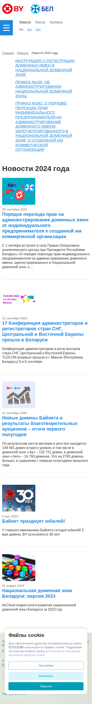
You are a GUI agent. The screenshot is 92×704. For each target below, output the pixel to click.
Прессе (40, 22)
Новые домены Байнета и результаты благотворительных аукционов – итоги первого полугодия (39, 426)
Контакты (56, 22)
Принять (46, 686)
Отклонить (46, 676)
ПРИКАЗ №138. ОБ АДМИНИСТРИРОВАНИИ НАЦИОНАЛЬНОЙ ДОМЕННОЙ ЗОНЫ (43, 89)
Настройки (46, 665)
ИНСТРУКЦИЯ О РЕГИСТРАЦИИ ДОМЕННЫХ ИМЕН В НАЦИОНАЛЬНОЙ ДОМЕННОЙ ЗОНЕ (45, 68)
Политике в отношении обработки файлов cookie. (44, 653)
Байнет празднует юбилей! (33, 521)
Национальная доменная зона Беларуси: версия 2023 (37, 593)
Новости (25, 22)
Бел (29, 29)
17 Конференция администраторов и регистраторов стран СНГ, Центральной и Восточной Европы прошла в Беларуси (45, 331)
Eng (38, 29)
